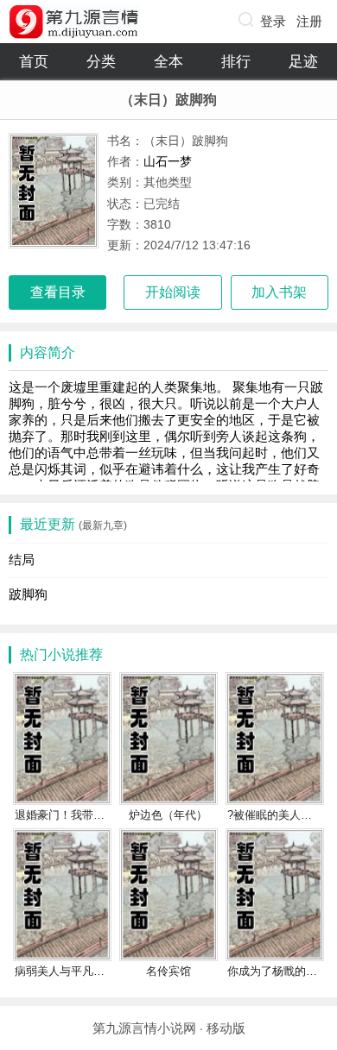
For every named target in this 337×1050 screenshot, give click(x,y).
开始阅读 (172, 292)
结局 (22, 559)
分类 (101, 61)
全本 (168, 61)
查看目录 (58, 292)
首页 (33, 61)
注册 (309, 21)
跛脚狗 (28, 594)
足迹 (303, 61)
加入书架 (279, 292)
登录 (273, 21)
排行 (236, 61)
